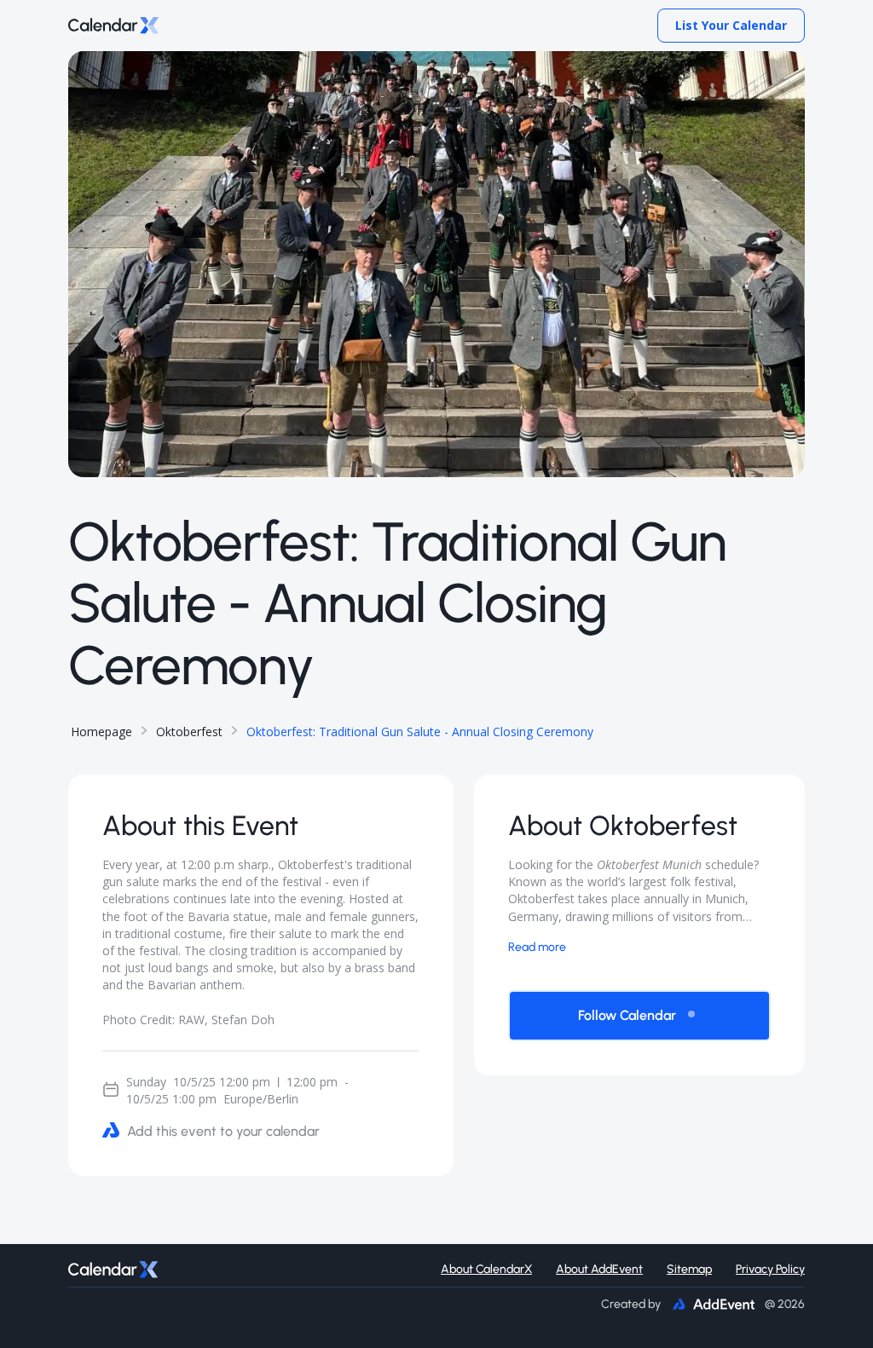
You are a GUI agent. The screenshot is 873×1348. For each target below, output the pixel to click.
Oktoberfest (189, 731)
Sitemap (689, 1269)
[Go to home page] (113, 26)
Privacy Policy (770, 1269)
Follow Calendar (627, 1015)
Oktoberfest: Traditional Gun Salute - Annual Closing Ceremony (419, 731)
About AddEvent (599, 1269)
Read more (537, 947)
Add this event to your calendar (223, 1131)
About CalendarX (486, 1269)
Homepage (101, 731)
